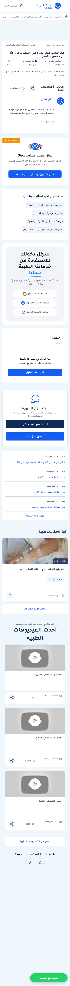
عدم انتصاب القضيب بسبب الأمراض (42, 229)
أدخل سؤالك (35, 436)
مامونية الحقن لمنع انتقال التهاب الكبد (42, 569)
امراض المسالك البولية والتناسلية (26, 17)
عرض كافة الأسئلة (35, 515)
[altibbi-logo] (49, 5)
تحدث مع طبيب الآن (35, 424)
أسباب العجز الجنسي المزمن (42, 205)
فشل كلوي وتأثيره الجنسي (48, 213)
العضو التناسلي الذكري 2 (48, 674)
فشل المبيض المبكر (50, 801)
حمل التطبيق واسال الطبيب (38, 174)
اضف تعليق (32, 372)
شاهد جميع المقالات (35, 608)
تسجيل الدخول (10, 5)
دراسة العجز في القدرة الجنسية (45, 221)
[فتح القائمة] (64, 5)
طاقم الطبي (48, 99)
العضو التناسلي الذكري (48, 738)
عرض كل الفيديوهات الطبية (35, 841)
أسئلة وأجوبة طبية (52, 17)
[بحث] (22, 6)
